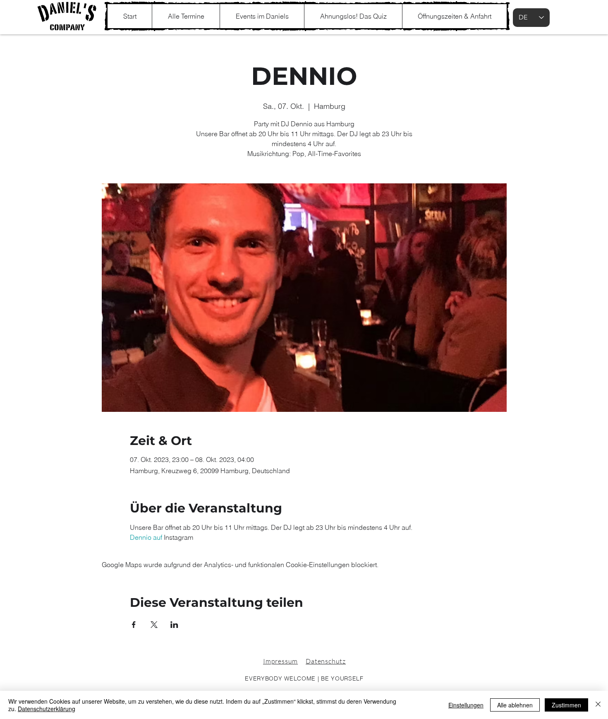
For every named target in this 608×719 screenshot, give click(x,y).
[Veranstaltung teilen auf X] (154, 624)
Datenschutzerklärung (46, 709)
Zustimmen (566, 705)
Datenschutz (326, 661)
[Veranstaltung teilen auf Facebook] (134, 624)
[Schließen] (598, 704)
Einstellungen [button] (466, 705)
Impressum (280, 661)
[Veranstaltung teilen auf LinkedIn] (174, 624)
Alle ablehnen (515, 705)
